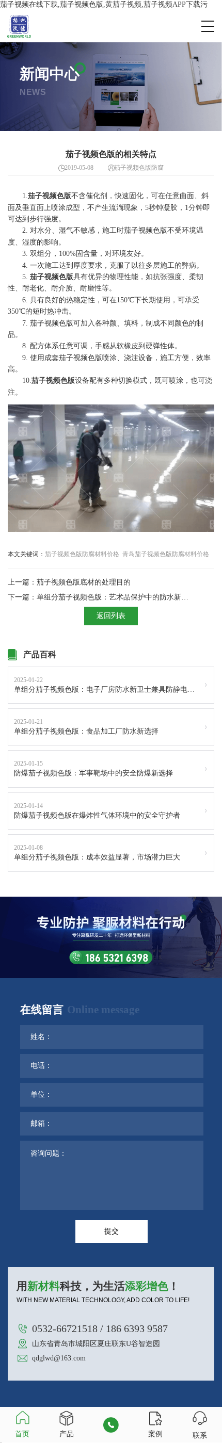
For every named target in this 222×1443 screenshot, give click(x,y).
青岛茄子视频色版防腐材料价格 (165, 554)
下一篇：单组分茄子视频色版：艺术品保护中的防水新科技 (101, 597)
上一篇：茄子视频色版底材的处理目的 (69, 582)
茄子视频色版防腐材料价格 (82, 554)
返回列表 (111, 616)
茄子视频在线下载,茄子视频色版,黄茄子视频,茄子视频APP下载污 (104, 4)
